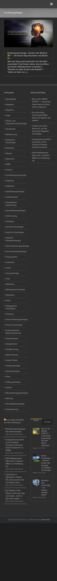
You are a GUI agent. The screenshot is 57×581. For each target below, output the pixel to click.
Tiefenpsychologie (13, 382)
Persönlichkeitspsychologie (15, 319)
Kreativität (10, 262)
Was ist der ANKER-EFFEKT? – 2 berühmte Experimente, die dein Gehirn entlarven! (41, 103)
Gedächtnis (10, 186)
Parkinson (10, 314)
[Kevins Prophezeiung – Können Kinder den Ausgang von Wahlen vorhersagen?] (36, 458)
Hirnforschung (11, 216)
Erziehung (10, 180)
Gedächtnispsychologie (15, 191)
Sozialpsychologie (13, 365)
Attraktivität (10, 129)
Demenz (9, 153)
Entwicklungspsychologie (15, 175)
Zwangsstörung (12, 409)
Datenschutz (45, 520)
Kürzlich (47, 422)
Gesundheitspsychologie (15, 210)
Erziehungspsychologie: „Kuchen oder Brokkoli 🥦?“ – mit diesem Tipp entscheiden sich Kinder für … (27, 55)
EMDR (8, 164)
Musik (8, 300)
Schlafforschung (12, 349)
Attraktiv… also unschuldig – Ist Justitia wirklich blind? (45, 487)
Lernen (8, 268)
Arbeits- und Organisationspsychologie (15, 122)
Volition (9, 387)
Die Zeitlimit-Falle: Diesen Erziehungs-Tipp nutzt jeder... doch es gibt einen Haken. (15, 494)
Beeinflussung (11, 134)
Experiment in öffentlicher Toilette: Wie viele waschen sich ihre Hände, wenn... (15, 478)
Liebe (8, 278)
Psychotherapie (12, 338)
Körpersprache (11, 257)
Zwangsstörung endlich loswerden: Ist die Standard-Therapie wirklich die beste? (41, 143)
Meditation (10, 284)
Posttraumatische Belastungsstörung (13, 331)
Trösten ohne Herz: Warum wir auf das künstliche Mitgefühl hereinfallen (40, 130)
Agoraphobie (11, 99)
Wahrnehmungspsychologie (15, 393)
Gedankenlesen (12, 197)
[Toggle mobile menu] (51, 4)
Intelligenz (10, 221)
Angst (8, 115)
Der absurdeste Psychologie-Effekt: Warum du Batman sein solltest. (41, 116)
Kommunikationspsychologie (15, 246)
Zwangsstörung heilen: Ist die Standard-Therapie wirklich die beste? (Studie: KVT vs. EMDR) (15, 444)
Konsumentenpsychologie (15, 251)
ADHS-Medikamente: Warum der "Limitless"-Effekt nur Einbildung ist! (15, 462)
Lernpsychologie (12, 273)
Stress (8, 376)
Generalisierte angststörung (11, 203)
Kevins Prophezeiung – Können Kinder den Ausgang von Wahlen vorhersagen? (46, 463)
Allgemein (10, 110)
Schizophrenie (11, 344)
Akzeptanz (10, 104)
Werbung (9, 398)
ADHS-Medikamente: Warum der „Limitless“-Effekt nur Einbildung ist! (41, 156)
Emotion (9, 169)
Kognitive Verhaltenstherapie (13, 239)
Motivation (10, 295)
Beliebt (36, 420)
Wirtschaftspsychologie (15, 404)
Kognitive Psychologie (15, 232)
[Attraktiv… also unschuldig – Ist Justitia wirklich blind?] (36, 482)
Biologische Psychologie (10, 141)
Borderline (10, 148)
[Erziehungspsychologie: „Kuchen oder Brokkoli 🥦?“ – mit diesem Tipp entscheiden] (28, 33)
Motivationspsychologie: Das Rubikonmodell (15, 430)
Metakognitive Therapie (15, 289)
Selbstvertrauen (12, 355)
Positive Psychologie (14, 325)
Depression (10, 159)
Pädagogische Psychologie (11, 307)
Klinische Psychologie (14, 227)
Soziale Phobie (11, 360)
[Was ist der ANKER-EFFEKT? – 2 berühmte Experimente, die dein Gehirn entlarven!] (36, 430)
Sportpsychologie (13, 371)
